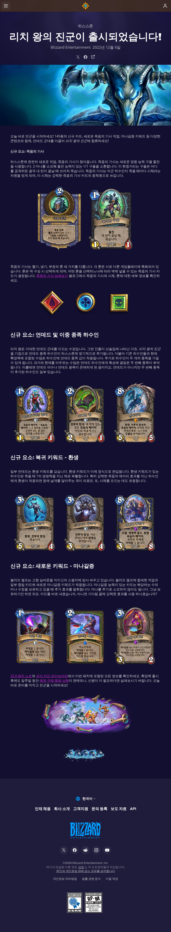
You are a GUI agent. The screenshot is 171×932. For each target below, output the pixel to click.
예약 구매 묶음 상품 (54, 680)
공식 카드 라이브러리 (52, 676)
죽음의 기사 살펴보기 (52, 275)
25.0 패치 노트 (21, 676)
